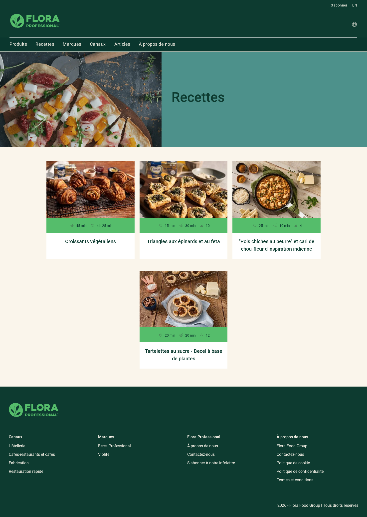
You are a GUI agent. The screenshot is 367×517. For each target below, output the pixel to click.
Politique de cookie (293, 463)
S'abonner (339, 5)
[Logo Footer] (34, 402)
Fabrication (19, 463)
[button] (354, 25)
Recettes (44, 44)
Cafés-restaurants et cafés (32, 454)
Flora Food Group (292, 446)
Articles (122, 44)
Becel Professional (114, 446)
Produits (18, 44)
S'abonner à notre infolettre (211, 463)
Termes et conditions (295, 480)
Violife (103, 454)
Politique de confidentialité (300, 471)
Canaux (98, 44)
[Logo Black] (35, 13)
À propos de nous (157, 44)
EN (354, 5)
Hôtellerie (17, 446)
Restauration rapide (26, 471)
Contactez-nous (201, 454)
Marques (72, 44)
